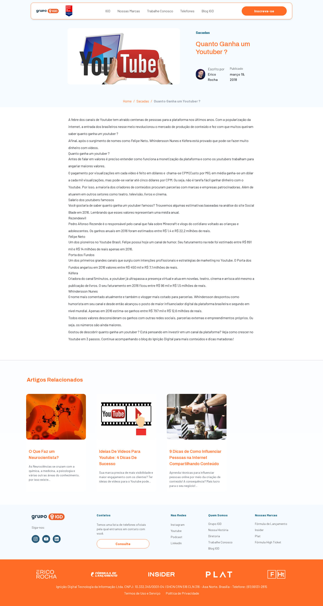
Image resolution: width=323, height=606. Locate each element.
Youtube (176, 531)
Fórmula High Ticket (268, 542)
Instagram (178, 524)
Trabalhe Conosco (160, 11)
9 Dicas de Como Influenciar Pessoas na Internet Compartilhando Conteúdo (195, 457)
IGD (107, 11)
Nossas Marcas (128, 11)
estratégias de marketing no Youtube (206, 260)
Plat (258, 536)
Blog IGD (207, 11)
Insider (259, 530)
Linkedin (176, 543)
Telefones (187, 11)
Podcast (176, 537)
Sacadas (203, 32)
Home (127, 101)
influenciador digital (178, 304)
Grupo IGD (214, 524)
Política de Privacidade (182, 593)
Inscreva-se (264, 11)
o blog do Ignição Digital (155, 339)
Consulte (123, 544)
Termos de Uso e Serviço (142, 593)
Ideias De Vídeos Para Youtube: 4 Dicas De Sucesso (119, 457)
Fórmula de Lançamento (271, 524)
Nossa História (218, 530)
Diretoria (214, 536)
